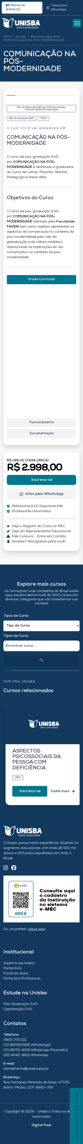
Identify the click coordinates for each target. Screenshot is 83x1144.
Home (7, 37)
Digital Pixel (41, 1125)
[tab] (41, 279)
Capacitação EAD (17, 1009)
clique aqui (36, 929)
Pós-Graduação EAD (45, 37)
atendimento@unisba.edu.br (26, 1069)
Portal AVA (12, 968)
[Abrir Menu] (77, 23)
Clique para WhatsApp (59, 7)
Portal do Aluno (15, 973)
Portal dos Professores (22, 978)
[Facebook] (13, 868)
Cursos (21, 37)
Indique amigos (15, 7)
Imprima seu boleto (19, 963)
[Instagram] (5, 868)
